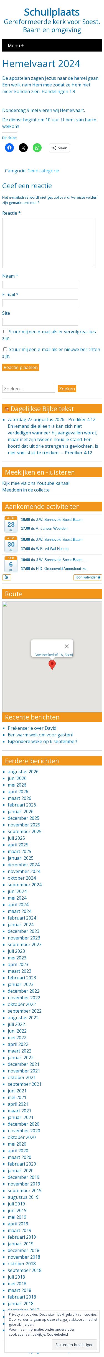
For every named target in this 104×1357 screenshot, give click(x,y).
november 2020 (24, 1131)
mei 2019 (17, 1217)
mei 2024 (17, 898)
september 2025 (25, 831)
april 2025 (18, 845)
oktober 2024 (22, 878)
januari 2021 (21, 1117)
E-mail (10, 294)
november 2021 (24, 1071)
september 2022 (25, 1011)
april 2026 (18, 791)
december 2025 (23, 818)
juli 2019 (16, 1204)
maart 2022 (19, 1051)
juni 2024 (17, 891)
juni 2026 (17, 778)
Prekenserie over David (32, 728)
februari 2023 (22, 978)
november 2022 (24, 998)
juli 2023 (16, 951)
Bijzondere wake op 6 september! (42, 741)
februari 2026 (22, 805)
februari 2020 (22, 1164)
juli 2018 (16, 1277)
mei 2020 (17, 1144)
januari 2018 (21, 1303)
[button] (6, 577)
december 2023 (23, 931)
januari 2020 (21, 1170)
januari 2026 (21, 811)
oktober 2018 (22, 1264)
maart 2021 (19, 1111)
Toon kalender (86, 577)
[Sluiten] (66, 646)
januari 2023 (21, 984)
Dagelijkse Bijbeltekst (42, 408)
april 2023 (18, 964)
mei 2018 (17, 1284)
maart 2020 (19, 1157)
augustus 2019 (23, 1197)
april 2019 (18, 1224)
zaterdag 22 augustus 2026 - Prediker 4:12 (51, 419)
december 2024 (23, 865)
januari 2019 (21, 1244)
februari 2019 (22, 1237)
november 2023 (24, 938)
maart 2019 (19, 1230)
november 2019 (24, 1184)
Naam (10, 276)
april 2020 (18, 1151)
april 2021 (18, 1104)
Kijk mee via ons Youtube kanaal (35, 483)
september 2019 (25, 1190)
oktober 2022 (22, 1004)
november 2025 (24, 825)
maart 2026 (19, 798)
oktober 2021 (22, 1077)
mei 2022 (17, 1038)
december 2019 (23, 1177)
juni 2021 (17, 1091)
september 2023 (25, 944)
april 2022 (18, 1044)
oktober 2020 (22, 1137)
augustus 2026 (23, 772)
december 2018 (23, 1250)
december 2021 (23, 1064)
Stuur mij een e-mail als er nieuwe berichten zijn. (51, 352)
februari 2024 (22, 918)
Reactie (11, 213)
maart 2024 (19, 911)
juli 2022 (16, 1024)
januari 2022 (21, 1057)
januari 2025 (21, 858)
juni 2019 (17, 1210)
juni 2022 (17, 1031)
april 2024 (18, 905)
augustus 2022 (23, 1018)
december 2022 (23, 991)
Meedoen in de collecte (26, 490)
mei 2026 (17, 785)
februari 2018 (22, 1297)
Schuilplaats (52, 11)
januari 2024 (21, 924)
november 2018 (24, 1257)
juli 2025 (16, 838)
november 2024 (24, 871)
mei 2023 (17, 958)
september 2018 (25, 1270)
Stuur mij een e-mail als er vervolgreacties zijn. (49, 335)
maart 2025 (19, 851)
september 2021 (25, 1084)
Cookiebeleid (57, 1334)
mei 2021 (17, 1097)
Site (6, 313)
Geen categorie (43, 171)
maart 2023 (19, 971)
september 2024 (25, 885)
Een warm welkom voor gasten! (40, 735)
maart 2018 (19, 1290)
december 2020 (23, 1124)
